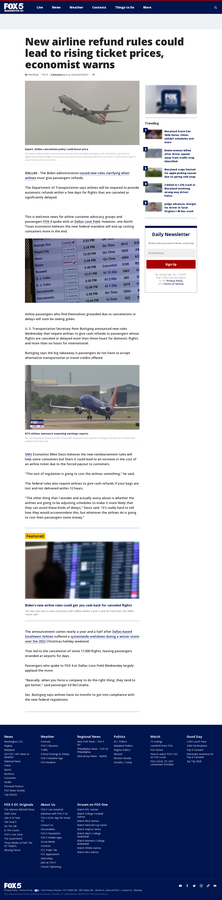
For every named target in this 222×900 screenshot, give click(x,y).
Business (9, 773)
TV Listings (156, 741)
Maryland (9, 749)
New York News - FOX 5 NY (90, 743)
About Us (48, 804)
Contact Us (47, 825)
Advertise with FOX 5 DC (54, 813)
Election (118, 754)
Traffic (44, 749)
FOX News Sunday (14, 790)
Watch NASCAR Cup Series (92, 825)
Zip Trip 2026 (194, 761)
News (8, 736)
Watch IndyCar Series (89, 829)
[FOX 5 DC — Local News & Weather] (15, 7)
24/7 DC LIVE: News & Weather (16, 755)
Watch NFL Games (87, 809)
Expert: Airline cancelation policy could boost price (56, 149)
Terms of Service (173, 284)
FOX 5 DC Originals (18, 804)
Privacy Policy (175, 280)
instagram (201, 886)
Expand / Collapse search (216, 7)
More (147, 7)
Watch (155, 736)
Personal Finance (13, 786)
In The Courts (11, 830)
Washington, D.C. (13, 741)
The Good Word (13, 838)
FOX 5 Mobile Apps (51, 837)
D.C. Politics (120, 741)
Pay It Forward (195, 749)
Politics (119, 736)
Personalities (48, 829)
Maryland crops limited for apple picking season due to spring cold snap (180, 173)
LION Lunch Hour (196, 741)
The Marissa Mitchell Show (19, 809)
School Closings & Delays (55, 754)
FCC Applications (50, 854)
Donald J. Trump (123, 762)
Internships (47, 858)
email (215, 886)
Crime (7, 765)
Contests (46, 845)
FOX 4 (45, 74)
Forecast (46, 741)
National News (12, 761)
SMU (28, 454)
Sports (7, 769)
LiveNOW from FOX (161, 745)
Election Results (122, 758)
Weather (47, 736)
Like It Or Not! (12, 817)
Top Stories (10, 794)
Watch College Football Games (90, 815)
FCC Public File (49, 850)
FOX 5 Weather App (52, 758)
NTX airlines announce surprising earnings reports (56, 433)
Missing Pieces (12, 850)
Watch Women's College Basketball (91, 842)
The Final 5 (10, 822)
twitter (194, 886)
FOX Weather (48, 762)
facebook (187, 886)
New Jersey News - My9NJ (92, 756)
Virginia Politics (122, 749)
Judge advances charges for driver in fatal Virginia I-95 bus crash (180, 207)
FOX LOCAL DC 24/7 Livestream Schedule (162, 763)
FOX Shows (156, 749)
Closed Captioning (51, 866)
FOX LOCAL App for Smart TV (55, 819)
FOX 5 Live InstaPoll (52, 809)
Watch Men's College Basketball (89, 835)
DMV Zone (10, 813)
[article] (82, 570)
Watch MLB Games (88, 821)
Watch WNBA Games (89, 848)
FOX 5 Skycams (49, 745)
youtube (180, 886)
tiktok (208, 886)
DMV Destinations (197, 745)
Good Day (194, 736)
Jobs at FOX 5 (48, 862)
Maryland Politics (123, 745)
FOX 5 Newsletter (51, 833)
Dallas (79, 221)
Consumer (10, 778)
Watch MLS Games (88, 852)
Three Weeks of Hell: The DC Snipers (18, 844)
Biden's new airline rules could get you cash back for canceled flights (78, 605)
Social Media (48, 841)
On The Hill (10, 826)
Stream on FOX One (92, 804)
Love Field (92, 221)
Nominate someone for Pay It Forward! (200, 755)
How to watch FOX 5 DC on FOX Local (164, 755)
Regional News (88, 736)
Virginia (8, 745)
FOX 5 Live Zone (13, 834)
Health (7, 782)
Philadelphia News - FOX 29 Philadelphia (92, 750)
